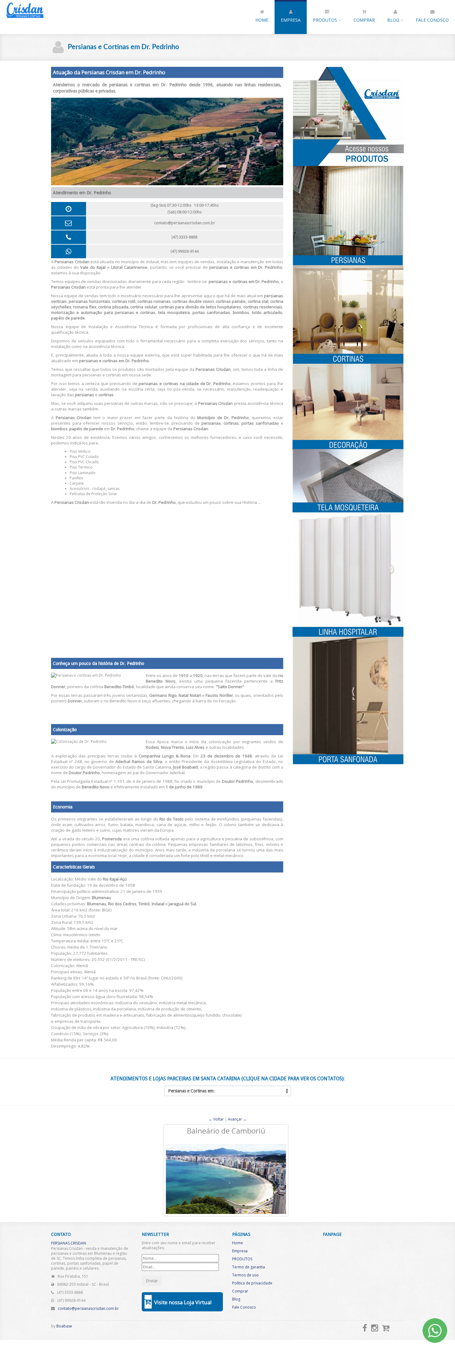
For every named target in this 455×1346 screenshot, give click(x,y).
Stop (230, 1221)
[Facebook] (364, 1327)
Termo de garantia (248, 1267)
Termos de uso (245, 1275)
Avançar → (237, 1119)
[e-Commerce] (386, 1327)
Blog (394, 20)
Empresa (291, 20)
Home (261, 20)
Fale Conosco (432, 20)
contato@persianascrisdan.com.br (184, 222)
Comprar (364, 20)
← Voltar (216, 1119)
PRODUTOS (325, 20)
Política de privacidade (252, 1283)
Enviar (152, 1281)
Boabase (64, 1326)
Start (225, 1221)
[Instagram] (374, 1327)
